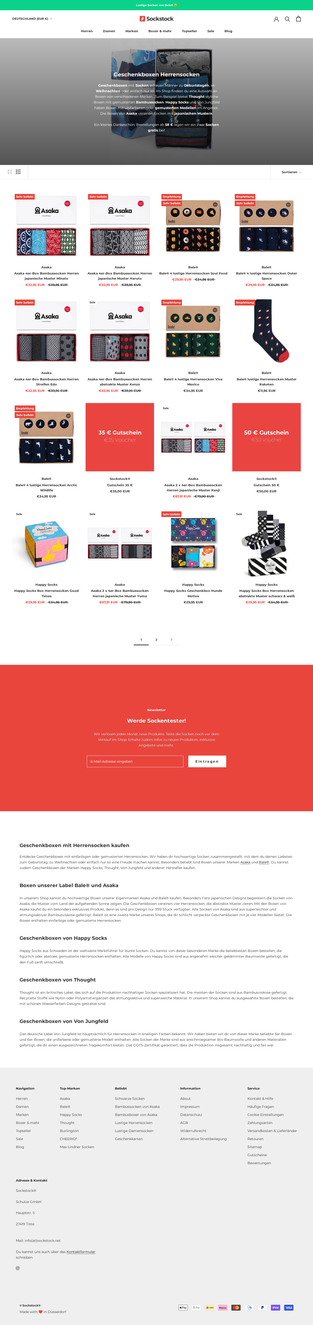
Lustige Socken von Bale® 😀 (156, 5)
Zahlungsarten (259, 1123)
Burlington (69, 1131)
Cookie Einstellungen (265, 1115)
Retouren (255, 1139)
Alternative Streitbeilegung (203, 1139)
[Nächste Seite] (171, 639)
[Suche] (287, 18)
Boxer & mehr (160, 31)
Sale (210, 31)
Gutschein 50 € (266, 485)
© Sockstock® (30, 1305)
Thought (67, 1123)
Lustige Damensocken (134, 1131)
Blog (228, 31)
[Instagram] (17, 1268)
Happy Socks (71, 1115)
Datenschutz (191, 1115)
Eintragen (207, 761)
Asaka (245, 862)
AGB (184, 1123)
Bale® (264, 862)
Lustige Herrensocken (133, 1123)
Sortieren (290, 172)
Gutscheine (257, 1155)
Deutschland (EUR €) (30, 18)
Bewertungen (259, 1163)
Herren (87, 31)
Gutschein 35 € (120, 485)
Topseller (189, 31)
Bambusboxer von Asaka (136, 1115)
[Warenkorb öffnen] (298, 18)
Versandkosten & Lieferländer (272, 1131)
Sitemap (254, 1147)
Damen (109, 31)
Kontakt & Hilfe (260, 1098)
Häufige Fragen (260, 1106)
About (185, 1098)
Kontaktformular (81, 1252)
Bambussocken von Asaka (137, 1106)
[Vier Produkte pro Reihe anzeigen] (18, 172)
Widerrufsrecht (193, 1131)
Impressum (190, 1106)
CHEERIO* (68, 1139)
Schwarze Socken (130, 1098)
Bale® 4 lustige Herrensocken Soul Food (193, 273)
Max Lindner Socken (77, 1147)
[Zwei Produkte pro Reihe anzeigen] (10, 172)
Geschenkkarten (129, 1139)
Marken (131, 31)
